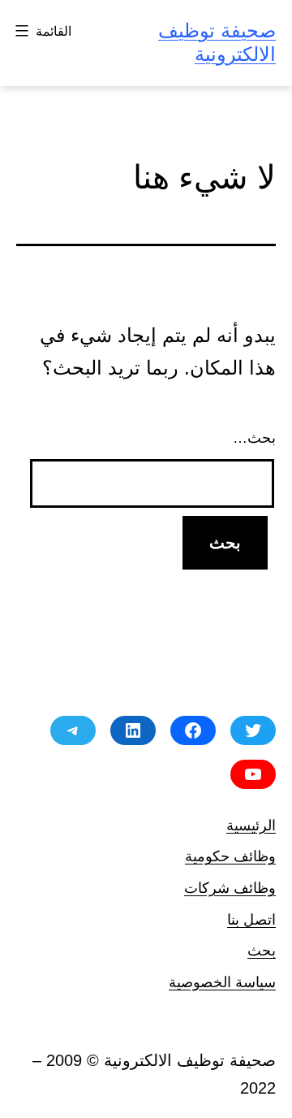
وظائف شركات (230, 887)
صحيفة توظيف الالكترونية (217, 42)
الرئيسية (251, 825)
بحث (261, 950)
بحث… (254, 438)
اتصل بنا (251, 919)
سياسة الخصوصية (222, 981)
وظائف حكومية (230, 855)
